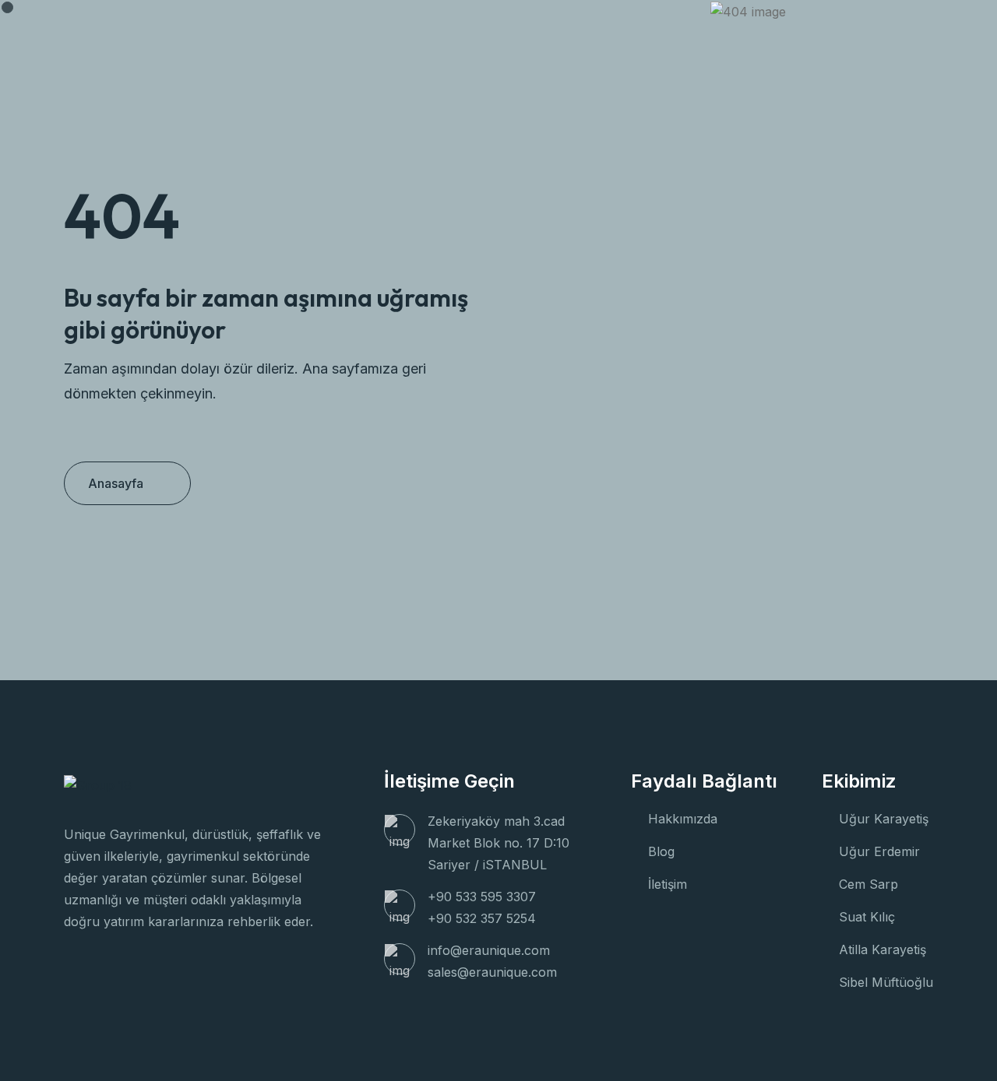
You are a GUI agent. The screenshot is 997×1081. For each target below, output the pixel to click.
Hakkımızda (682, 819)
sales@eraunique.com (492, 972)
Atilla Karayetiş (882, 949)
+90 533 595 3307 (482, 896)
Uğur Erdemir (879, 851)
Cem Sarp (868, 884)
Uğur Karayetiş (883, 819)
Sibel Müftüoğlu (886, 982)
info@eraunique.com (489, 950)
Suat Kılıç (867, 917)
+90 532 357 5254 (482, 918)
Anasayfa (115, 483)
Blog (661, 851)
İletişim (667, 884)
